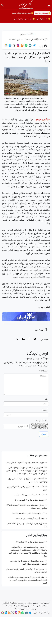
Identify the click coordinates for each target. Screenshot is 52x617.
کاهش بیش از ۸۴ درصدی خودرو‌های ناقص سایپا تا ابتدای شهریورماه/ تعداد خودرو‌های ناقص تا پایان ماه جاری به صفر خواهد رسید (26, 470)
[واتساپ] (26, 46)
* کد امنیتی (41, 420)
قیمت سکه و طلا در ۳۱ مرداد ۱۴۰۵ (30, 542)
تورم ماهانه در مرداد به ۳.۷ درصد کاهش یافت (25, 462)
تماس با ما (41, 613)
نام (46, 399)
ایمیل (44, 409)
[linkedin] (23, 339)
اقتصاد (30, 34)
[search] (2, 5)
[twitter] (35, 339)
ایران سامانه (20, 609)
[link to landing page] (26, 5)
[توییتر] (14, 46)
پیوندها (47, 613)
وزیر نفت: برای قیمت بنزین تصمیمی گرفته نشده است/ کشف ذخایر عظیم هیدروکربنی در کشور (27, 580)
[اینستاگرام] (18, 46)
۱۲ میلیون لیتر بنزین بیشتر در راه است (28, 513)
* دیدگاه (43, 370)
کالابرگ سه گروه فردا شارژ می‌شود (30, 518)
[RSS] (9, 614)
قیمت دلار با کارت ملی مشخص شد (29, 495)
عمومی (23, 34)
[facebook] (29, 339)
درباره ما (34, 613)
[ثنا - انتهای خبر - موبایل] (26, 316)
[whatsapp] (17, 339)
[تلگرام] (34, 46)
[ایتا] (22, 46)
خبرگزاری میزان (42, 119)
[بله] (30, 46)
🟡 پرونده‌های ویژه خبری (42, 13)
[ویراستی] (10, 46)
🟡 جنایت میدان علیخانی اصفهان (24, 19)
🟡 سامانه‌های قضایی (43, 19)
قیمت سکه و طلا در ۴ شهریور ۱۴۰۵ (29, 500)
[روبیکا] (6, 46)
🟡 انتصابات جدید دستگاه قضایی (22, 13)
